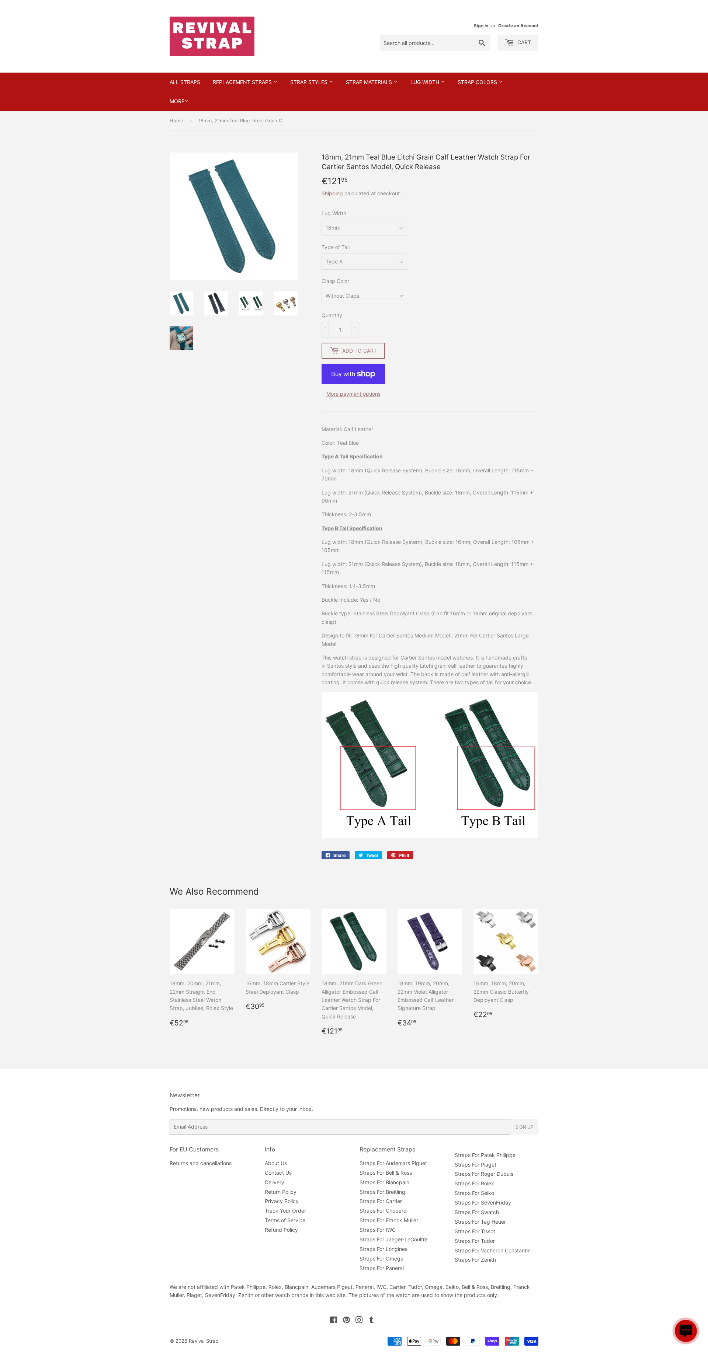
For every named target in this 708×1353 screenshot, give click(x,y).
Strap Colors (478, 82)
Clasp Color (335, 281)
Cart (523, 42)
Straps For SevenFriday (483, 1202)
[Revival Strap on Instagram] (359, 1321)
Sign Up (525, 1127)
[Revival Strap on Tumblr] (371, 1321)
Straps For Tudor (475, 1241)
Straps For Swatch (477, 1212)
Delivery (274, 1182)
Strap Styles (309, 82)
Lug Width (425, 82)
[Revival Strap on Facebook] (333, 1321)
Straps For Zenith (475, 1259)
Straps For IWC (378, 1230)
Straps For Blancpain (384, 1182)
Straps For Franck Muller (389, 1220)
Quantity (332, 315)
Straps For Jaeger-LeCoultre (394, 1239)
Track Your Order (285, 1210)
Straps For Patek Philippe (485, 1155)
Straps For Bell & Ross (386, 1173)
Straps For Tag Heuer (480, 1222)
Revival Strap (203, 1341)
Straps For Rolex (474, 1183)
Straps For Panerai (382, 1268)
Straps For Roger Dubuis (484, 1174)
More (177, 101)
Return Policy (280, 1192)
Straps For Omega (381, 1258)
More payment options (353, 394)
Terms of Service (285, 1220)
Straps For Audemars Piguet (393, 1163)
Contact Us (278, 1173)
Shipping (332, 193)
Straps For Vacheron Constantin (493, 1250)
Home (176, 120)
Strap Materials (369, 82)
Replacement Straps (243, 82)
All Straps (185, 82)
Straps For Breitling (382, 1192)
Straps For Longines (383, 1249)
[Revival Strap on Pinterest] (346, 1321)
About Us (276, 1163)
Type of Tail (336, 247)
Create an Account (518, 25)
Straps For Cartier (381, 1201)
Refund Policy (281, 1230)
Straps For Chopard (383, 1210)
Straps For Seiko (474, 1193)
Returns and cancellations (201, 1163)
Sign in (481, 25)
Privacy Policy (282, 1201)
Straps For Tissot (475, 1231)
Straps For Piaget (475, 1164)
